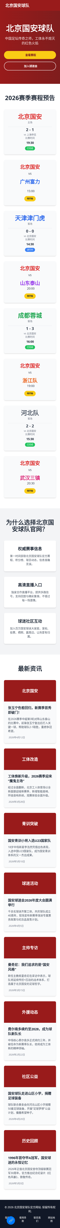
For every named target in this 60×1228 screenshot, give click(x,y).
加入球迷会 (30, 66)
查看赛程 (30, 55)
